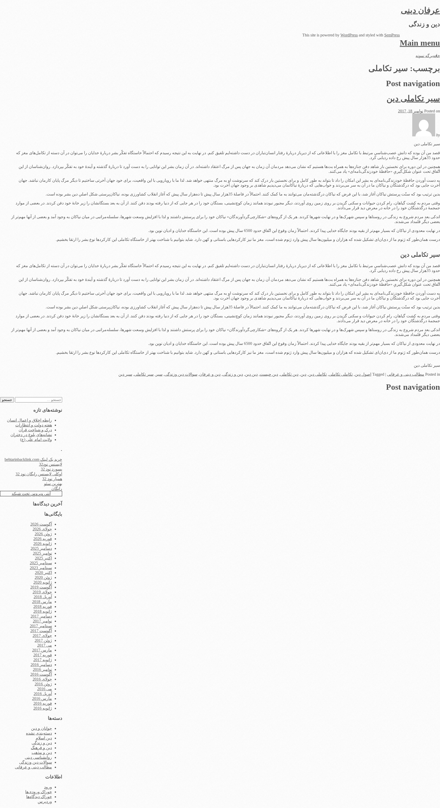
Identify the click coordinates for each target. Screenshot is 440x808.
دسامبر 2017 (41, 616)
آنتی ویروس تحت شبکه (31, 493)
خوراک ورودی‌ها (38, 792)
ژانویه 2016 (42, 708)
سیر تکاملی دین (413, 98)
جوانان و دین (41, 728)
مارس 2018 (42, 602)
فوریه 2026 (42, 539)
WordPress (349, 35)
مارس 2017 (42, 650)
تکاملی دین (317, 374)
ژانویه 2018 (42, 611)
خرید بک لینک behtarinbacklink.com (33, 459)
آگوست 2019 (41, 587)
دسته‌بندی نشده (39, 733)
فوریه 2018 (42, 606)
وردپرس (45, 801)
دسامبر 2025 (41, 548)
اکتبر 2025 (43, 558)
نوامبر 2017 (42, 621)
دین (303, 374)
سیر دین (125, 374)
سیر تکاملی (144, 374)
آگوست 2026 (41, 524)
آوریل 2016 (43, 694)
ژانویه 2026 (42, 543)
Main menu (420, 42)
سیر (159, 374)
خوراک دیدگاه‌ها (39, 796)
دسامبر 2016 (41, 664)
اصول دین (363, 374)
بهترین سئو (53, 483)
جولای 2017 (42, 635)
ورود (48, 787)
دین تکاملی (289, 374)
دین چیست (269, 374)
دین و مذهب (42, 752)
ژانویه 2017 (42, 660)
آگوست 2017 (41, 631)
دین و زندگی (233, 374)
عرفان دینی (420, 10)
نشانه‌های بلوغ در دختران (31, 435)
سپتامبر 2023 (41, 568)
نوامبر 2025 (42, 553)
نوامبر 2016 (42, 669)
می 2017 (44, 645)
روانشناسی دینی (38, 757)
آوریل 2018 (43, 597)
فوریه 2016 (42, 703)
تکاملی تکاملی (341, 374)
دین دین (251, 374)
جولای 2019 (42, 592)
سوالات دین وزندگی (180, 374)
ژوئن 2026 (43, 534)
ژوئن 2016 (43, 684)
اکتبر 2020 (43, 572)
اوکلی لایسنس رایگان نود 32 (39, 474)
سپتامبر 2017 (41, 626)
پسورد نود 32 (51, 469)
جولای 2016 (42, 679)
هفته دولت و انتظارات (33, 425)
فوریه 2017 (42, 655)
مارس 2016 (42, 698)
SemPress (392, 35)
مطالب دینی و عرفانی (405, 374)
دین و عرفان (210, 374)
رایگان (56, 488)
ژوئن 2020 (43, 577)
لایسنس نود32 (50, 464)
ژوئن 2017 (43, 640)
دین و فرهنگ (41, 748)
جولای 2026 (42, 529)
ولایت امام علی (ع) (36, 439)
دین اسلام (44, 738)
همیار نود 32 (52, 479)
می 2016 (44, 689)
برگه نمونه (424, 56)
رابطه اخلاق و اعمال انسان (29, 420)
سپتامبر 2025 (41, 563)
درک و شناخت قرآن (35, 430)
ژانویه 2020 (42, 582)
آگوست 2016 (41, 674)
